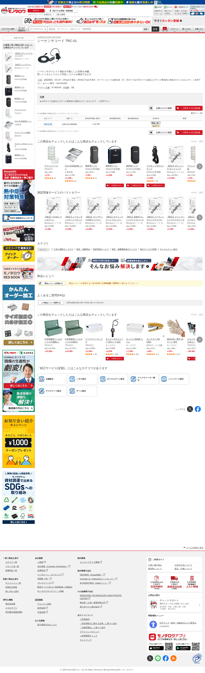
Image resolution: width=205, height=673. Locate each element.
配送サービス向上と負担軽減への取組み (54, 587)
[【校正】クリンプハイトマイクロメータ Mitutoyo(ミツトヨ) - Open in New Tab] (176, 206)
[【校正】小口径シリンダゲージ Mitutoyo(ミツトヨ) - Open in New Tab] (53, 206)
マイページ (33, 14)
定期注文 (48, 14)
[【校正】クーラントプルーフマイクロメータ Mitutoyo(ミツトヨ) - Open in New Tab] (155, 206)
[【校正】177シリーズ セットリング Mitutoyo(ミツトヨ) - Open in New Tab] (176, 155)
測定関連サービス (101, 249)
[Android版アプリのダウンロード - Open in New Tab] (188, 647)
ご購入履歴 (60, 14)
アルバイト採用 (44, 604)
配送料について (155, 569)
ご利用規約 (85, 619)
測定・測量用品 (83, 249)
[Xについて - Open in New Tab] (150, 660)
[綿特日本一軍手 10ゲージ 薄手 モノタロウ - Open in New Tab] (176, 328)
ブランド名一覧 (12, 566)
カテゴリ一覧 (11, 562)
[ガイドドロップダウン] (181, 12)
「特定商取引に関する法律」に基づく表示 (98, 623)
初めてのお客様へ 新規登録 (63, 11)
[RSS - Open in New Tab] (173, 660)
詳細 (145, 29)
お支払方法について (183, 565)
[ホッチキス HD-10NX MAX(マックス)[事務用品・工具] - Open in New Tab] (155, 328)
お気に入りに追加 (164, 108)
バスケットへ (117, 185)
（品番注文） (22, 29)
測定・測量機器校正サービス (124, 249)
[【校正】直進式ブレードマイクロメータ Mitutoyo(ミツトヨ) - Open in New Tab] (135, 206)
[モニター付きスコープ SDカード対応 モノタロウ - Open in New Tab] (115, 328)
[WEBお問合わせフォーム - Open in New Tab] (158, 10)
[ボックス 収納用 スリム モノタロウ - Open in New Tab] (135, 328)
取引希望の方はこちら (47, 625)
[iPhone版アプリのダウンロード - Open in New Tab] (161, 647)
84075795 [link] (48, 124)
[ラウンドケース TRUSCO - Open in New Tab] (53, 155)
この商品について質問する (51, 303)
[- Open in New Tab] (156, 582)
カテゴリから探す (8, 29)
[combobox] (95, 29)
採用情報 (39, 600)
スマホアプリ (11, 608)
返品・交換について (183, 569)
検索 (155, 29)
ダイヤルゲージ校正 (168, 249)
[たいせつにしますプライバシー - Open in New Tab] (197, 658)
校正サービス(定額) (148, 249)
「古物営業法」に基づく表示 (92, 627)
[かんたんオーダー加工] (18, 345)
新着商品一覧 (11, 570)
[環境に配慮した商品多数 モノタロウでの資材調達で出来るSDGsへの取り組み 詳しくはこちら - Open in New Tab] (18, 523)
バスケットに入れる (191, 108)
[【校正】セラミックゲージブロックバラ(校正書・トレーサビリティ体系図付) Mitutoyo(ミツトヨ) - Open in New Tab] (115, 206)
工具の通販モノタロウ (63, 249)
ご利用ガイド (158, 559)
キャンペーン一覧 (13, 583)
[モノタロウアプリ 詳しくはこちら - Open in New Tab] (174, 637)
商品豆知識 (10, 604)
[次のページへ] (200, 166)
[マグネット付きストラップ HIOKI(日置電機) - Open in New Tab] (155, 155)
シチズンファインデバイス (49, 37)
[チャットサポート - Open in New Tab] (168, 10)
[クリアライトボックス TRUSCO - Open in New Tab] (94, 328)
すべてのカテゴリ (36, 29)
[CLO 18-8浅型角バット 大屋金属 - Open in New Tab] (74, 155)
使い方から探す (12, 591)
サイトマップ (86, 640)
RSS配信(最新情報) (13, 612)
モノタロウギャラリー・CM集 (50, 591)
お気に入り (199, 29)
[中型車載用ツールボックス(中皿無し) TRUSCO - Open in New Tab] (53, 328)
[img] (14, 10)
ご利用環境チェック (88, 636)
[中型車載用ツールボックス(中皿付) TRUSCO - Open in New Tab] (74, 328)
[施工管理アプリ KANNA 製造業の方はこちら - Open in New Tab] (18, 411)
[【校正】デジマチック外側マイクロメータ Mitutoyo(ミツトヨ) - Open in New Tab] (94, 206)
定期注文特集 (11, 587)
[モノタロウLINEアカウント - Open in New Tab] (158, 660)
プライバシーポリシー (89, 632)
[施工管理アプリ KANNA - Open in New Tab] (18, 388)
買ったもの (186, 29)
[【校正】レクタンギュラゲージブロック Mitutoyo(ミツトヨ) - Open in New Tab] (74, 206)
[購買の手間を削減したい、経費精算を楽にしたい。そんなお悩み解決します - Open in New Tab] (120, 264)
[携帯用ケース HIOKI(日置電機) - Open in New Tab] (94, 155)
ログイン (36, 10)
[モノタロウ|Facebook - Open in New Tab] (166, 660)
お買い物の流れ (155, 565)
